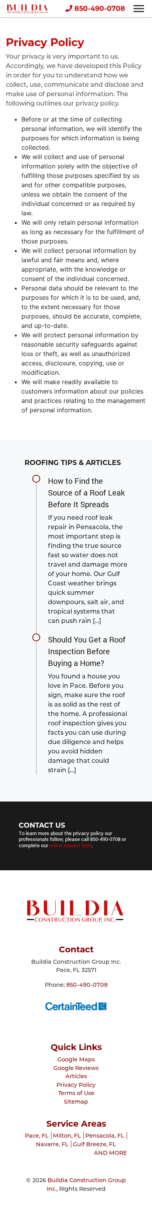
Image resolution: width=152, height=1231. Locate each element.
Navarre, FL (52, 1144)
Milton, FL (67, 1135)
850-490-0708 (98, 8)
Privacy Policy (76, 1084)
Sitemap (76, 1101)
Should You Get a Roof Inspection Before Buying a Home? (86, 651)
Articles (76, 1076)
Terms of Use (76, 1093)
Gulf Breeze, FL (94, 1144)
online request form (70, 845)
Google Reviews (76, 1068)
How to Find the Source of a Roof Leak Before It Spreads (86, 492)
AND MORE (110, 1152)
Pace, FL (37, 1135)
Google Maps (76, 1059)
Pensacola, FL (104, 1135)
